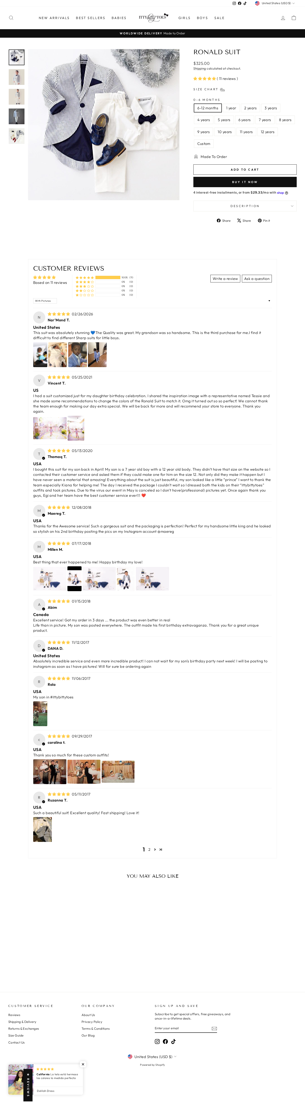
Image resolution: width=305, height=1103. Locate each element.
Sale (219, 18)
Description (245, 206)
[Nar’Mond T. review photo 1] (40, 354)
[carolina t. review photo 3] (118, 771)
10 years (225, 131)
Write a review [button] (225, 278)
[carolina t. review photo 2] (83, 771)
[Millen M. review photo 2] (74, 578)
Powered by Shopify (152, 1064)
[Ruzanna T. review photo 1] (42, 829)
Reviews (14, 1015)
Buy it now (245, 182)
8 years (285, 119)
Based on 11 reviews (50, 282)
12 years (268, 131)
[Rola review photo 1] (40, 713)
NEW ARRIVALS (54, 18)
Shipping (199, 68)
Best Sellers (90, 18)
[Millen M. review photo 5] (152, 578)
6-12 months (207, 108)
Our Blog (88, 1035)
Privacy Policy (92, 1022)
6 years (244, 119)
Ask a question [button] (257, 278)
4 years (203, 119)
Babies (119, 18)
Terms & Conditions (96, 1029)
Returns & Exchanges (23, 1029)
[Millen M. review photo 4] (126, 578)
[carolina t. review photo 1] (49, 771)
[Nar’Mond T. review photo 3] (77, 354)
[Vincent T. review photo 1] (50, 428)
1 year (231, 108)
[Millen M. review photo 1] (49, 578)
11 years (246, 131)
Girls (184, 18)
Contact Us (16, 1042)
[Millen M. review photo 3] (99, 578)
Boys (202, 18)
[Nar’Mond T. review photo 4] (97, 354)
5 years (224, 119)
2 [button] (149, 849)
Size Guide (16, 1035)
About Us (88, 1015)
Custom (203, 143)
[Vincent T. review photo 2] (76, 428)
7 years (265, 119)
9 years (203, 131)
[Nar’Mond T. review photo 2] (57, 354)
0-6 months (206, 100)
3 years (271, 108)
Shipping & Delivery (22, 1022)
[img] (59, 314)
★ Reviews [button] (28, 1085)
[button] (205, 78)
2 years (250, 108)
